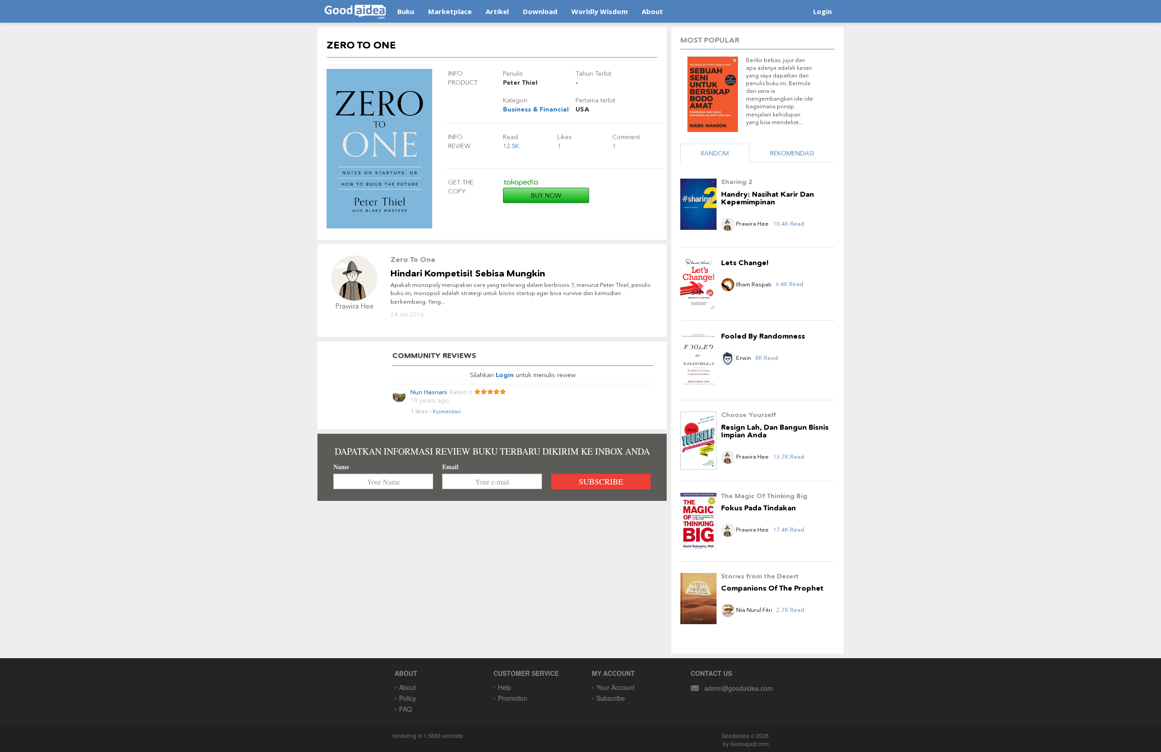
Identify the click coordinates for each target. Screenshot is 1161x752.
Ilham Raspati (753, 284)
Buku (405, 11)
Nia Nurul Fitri (754, 609)
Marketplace (450, 11)
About (652, 11)
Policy (407, 698)
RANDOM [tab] (715, 153)
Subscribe (610, 698)
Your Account (615, 687)
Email (450, 466)
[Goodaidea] (355, 11)
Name (341, 466)
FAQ (405, 708)
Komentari (447, 411)
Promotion (512, 698)
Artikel (497, 11)
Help (504, 687)
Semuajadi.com (749, 743)
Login (822, 11)
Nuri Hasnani (428, 392)
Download (540, 11)
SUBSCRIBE (601, 481)
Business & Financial (536, 109)
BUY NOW (546, 195)
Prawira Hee (752, 223)
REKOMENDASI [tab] (792, 153)
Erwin (743, 357)
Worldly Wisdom (599, 11)
